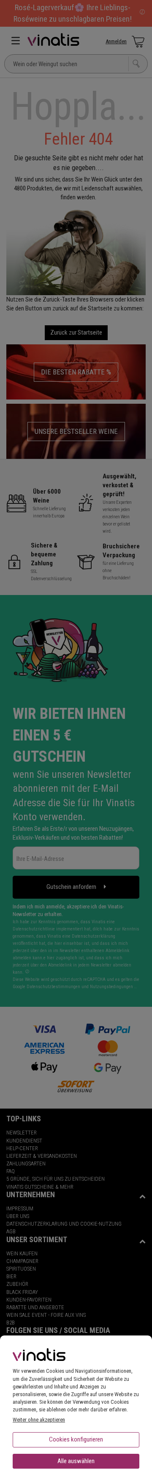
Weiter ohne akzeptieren (39, 1419)
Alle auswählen (76, 1461)
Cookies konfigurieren (76, 1439)
